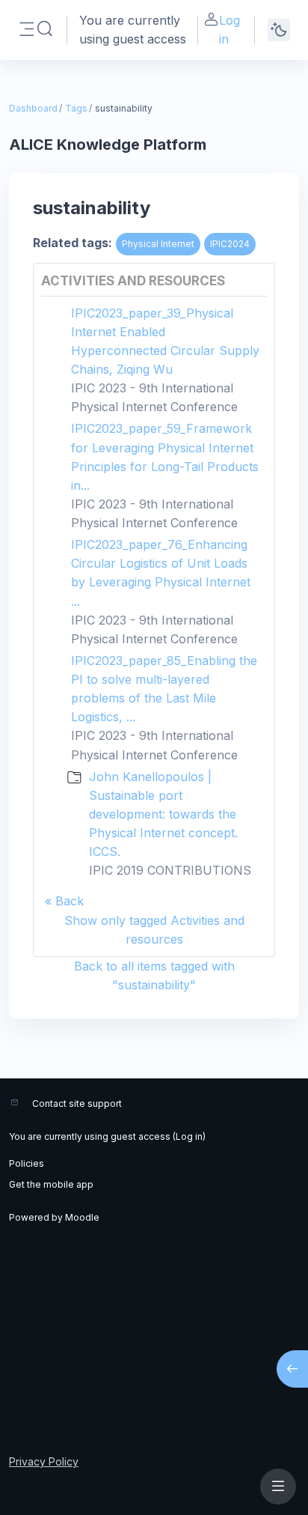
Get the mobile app (51, 1184)
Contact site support (77, 1103)
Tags (76, 108)
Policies (26, 1163)
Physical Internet (158, 243)
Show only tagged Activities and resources (154, 930)
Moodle (82, 1217)
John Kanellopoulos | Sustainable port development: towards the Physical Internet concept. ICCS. (163, 814)
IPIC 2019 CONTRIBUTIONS (170, 870)
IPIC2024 (230, 243)
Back (69, 900)
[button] (45, 29)
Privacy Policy (43, 1461)
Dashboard (33, 108)
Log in (229, 29)
